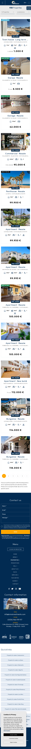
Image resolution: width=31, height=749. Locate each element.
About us (15, 569)
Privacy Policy (16, 526)
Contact (16, 584)
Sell (14, 566)
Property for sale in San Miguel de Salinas (15, 675)
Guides (14, 581)
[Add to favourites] (28, 20)
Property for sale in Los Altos (15, 694)
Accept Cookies (13, 734)
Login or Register (15, 549)
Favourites (15, 578)
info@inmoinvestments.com (14, 614)
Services (15, 575)
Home (15, 554)
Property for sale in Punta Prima (15, 699)
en (25, 2)
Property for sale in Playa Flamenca (15, 689)
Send (15, 532)
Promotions (15, 563)
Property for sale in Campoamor (15, 655)
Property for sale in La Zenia (15, 660)
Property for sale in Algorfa (15, 670)
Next (28, 27)
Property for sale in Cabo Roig (15, 704)
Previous (2, 27)
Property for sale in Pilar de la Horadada (15, 709)
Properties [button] (15, 560)
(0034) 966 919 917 (15, 620)
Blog (15, 572)
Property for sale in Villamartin (15, 665)
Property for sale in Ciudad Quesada (15, 679)
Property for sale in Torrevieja (15, 684)
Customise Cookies (13, 738)
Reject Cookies (13, 742)
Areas (15, 557)
